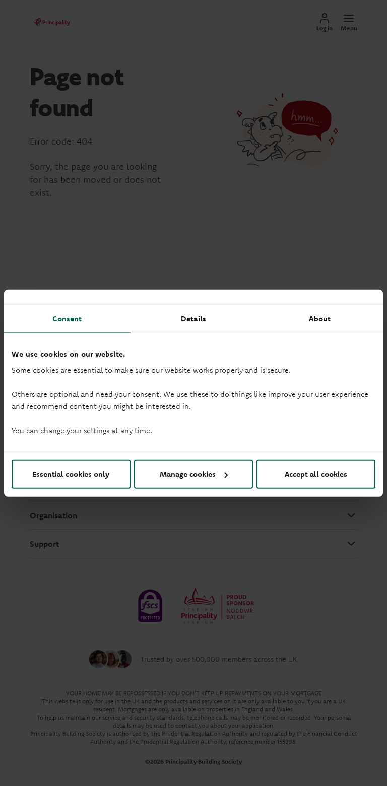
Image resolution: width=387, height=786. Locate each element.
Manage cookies (188, 474)
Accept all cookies (316, 474)
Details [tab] (193, 318)
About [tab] (320, 318)
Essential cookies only (70, 474)
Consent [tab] (67, 318)
